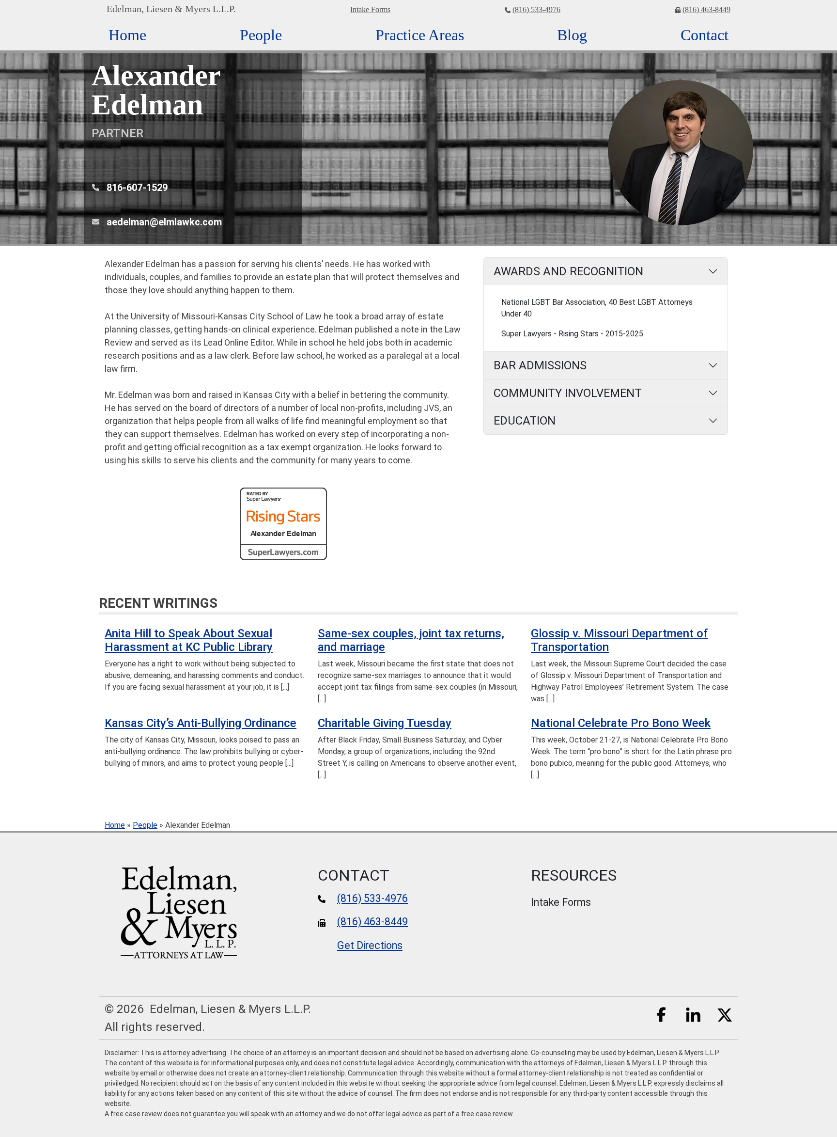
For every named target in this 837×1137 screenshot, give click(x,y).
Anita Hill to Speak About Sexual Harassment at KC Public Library (189, 640)
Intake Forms (370, 9)
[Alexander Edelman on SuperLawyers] (283, 523)
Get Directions (370, 945)
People (145, 825)
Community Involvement (568, 393)
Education (525, 420)
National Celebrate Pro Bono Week (621, 723)
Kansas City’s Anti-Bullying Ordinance (200, 723)
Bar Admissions (540, 365)
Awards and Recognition (568, 271)
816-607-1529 (137, 187)
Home (115, 825)
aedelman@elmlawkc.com (164, 222)
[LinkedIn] (693, 1014)
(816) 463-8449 (706, 9)
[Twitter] (724, 1014)
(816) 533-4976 (536, 9)
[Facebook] (661, 1014)
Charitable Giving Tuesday (384, 723)
